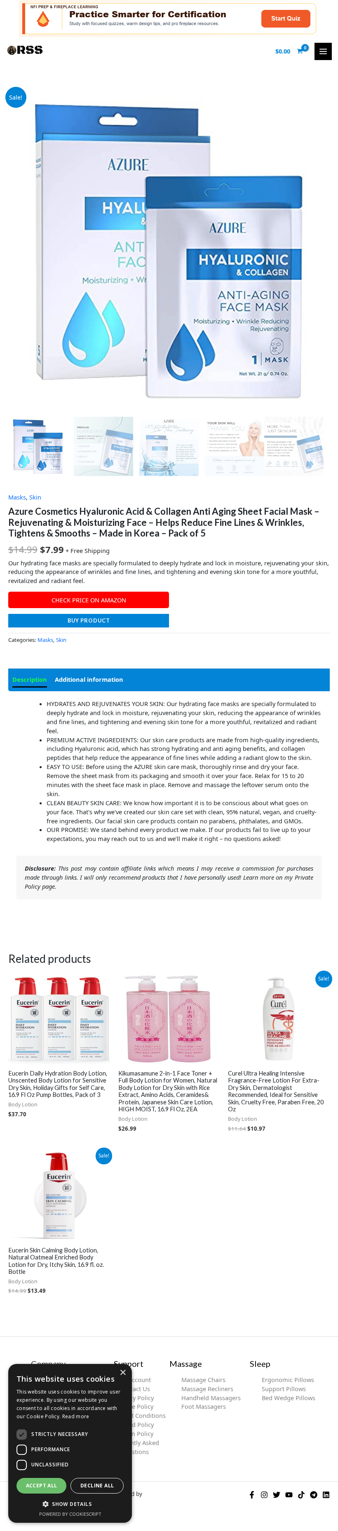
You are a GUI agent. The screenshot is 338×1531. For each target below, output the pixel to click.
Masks (17, 497)
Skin (35, 497)
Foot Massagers (203, 1406)
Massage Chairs (203, 1379)
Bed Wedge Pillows (288, 1398)
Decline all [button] (97, 1485)
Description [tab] (29, 679)
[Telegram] (313, 1494)
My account (135, 1379)
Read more (75, 1416)
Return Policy (134, 1433)
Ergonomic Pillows (288, 1379)
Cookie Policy (134, 1406)
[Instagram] (264, 1494)
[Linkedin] (326, 1494)
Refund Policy (134, 1424)
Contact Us (135, 1389)
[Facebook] (252, 1494)
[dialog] (70, 1443)
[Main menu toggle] (323, 51)
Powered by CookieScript (70, 1514)
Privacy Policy (135, 1398)
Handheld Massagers (211, 1398)
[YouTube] (289, 1494)
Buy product (89, 620)
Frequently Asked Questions (134, 1447)
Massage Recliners (207, 1389)
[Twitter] (276, 1494)
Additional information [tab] (89, 679)
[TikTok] (301, 1494)
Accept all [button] (41, 1485)
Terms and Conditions (135, 1415)
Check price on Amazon (89, 600)
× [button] (123, 1373)
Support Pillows (284, 1389)
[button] (70, 1504)
